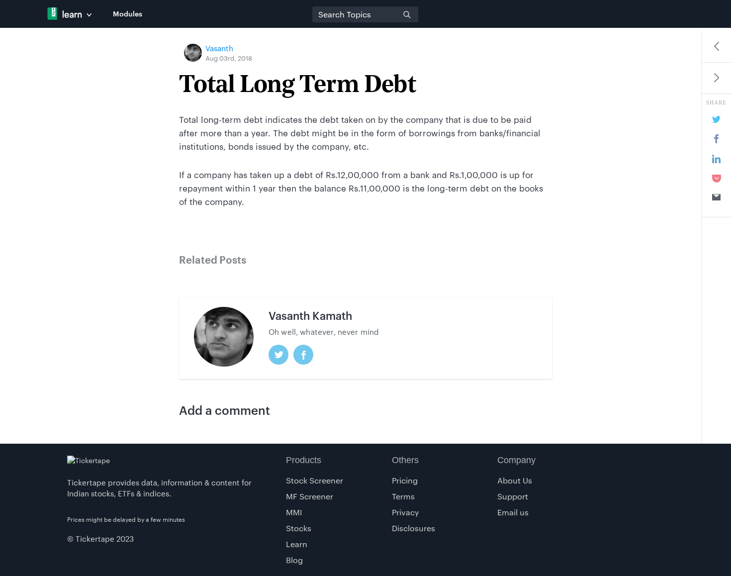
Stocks (298, 528)
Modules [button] (127, 13)
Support (512, 496)
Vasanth (219, 48)
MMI (294, 512)
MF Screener (309, 496)
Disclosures (413, 528)
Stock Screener (314, 480)
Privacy (405, 512)
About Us (514, 480)
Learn (296, 544)
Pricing (405, 480)
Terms (403, 496)
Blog (294, 560)
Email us (513, 512)
